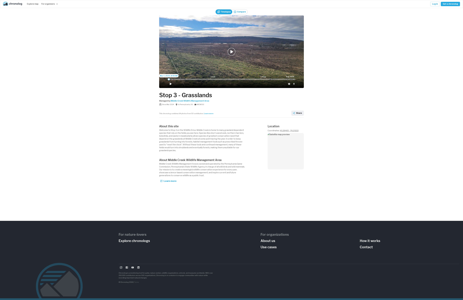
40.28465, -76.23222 (289, 130)
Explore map (32, 4)
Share (299, 113)
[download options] (294, 84)
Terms (136, 282)
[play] (170, 84)
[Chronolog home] (12, 4)
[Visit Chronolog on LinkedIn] (138, 267)
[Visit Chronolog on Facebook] (126, 267)
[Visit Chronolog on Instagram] (121, 267)
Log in (435, 4)
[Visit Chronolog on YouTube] (132, 267)
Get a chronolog (450, 4)
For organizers (48, 4)
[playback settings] (289, 84)
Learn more (208, 113)
